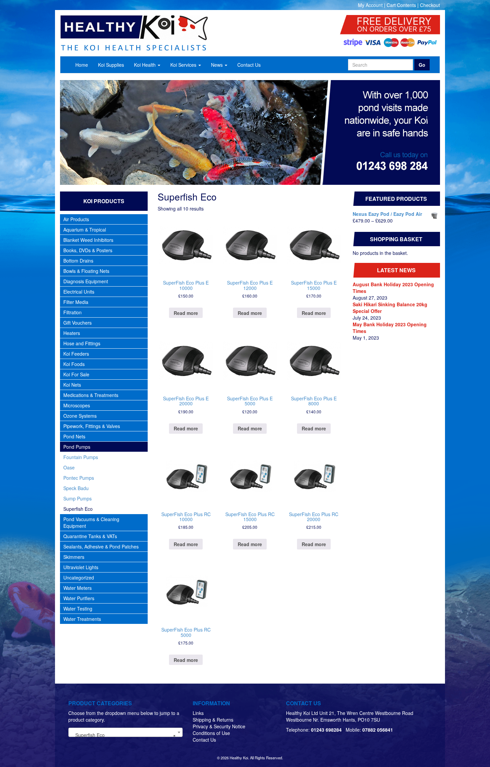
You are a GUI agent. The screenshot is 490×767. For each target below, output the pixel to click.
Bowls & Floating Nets (86, 271)
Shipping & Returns (213, 719)
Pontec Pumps (78, 477)
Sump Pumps (77, 498)
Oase (69, 467)
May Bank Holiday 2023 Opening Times (390, 327)
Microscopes (76, 405)
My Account (370, 5)
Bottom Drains (78, 260)
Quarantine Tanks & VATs (90, 536)
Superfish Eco (78, 508)
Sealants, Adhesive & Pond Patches (101, 546)
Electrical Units (78, 291)
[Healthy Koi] (169, 33)
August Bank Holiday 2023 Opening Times (393, 287)
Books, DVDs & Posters (87, 250)
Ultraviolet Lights (80, 567)
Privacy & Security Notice (219, 726)
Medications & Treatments (90, 395)
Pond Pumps (76, 446)
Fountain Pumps (80, 457)
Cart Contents (401, 5)
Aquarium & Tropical (84, 229)
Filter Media (75, 302)
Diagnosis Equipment (85, 281)
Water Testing (77, 608)
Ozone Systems (80, 415)
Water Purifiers (78, 598)
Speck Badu (76, 488)
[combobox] (125, 732)
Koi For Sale (76, 374)
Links (198, 713)
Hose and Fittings (81, 343)
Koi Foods (74, 364)
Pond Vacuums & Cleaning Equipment (91, 522)
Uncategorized (78, 577)
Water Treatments (82, 619)
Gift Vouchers (77, 322)
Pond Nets (74, 436)
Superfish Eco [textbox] (123, 735)
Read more (186, 313)
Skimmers (73, 556)
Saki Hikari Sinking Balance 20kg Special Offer (390, 307)
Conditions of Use (211, 733)
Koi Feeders (76, 353)
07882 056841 (377, 729)
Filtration (72, 312)
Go (422, 64)
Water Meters (77, 588)
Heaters (71, 333)
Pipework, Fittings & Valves (91, 426)
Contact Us (204, 739)
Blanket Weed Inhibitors (88, 240)
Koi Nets (72, 384)
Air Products (76, 219)
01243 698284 (326, 729)
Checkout (430, 5)
